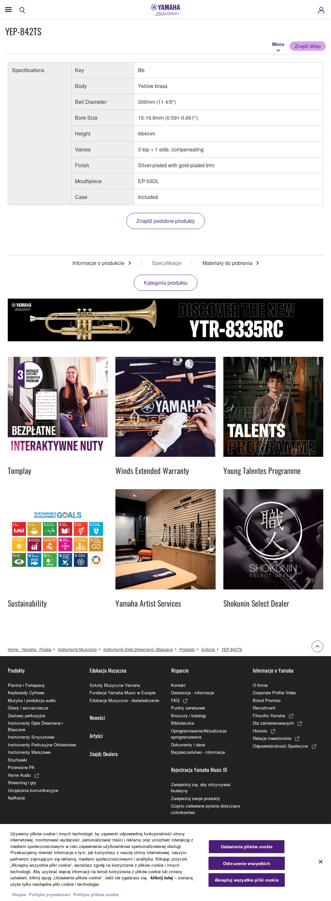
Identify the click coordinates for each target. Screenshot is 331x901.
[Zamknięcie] (321, 861)
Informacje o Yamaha (273, 670)
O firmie (260, 685)
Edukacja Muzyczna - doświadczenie (124, 700)
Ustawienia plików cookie (246, 846)
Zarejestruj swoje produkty (195, 798)
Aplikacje (16, 798)
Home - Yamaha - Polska (29, 649)
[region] (165, 862)
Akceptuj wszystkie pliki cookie (247, 880)
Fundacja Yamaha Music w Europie (122, 692)
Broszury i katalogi (188, 715)
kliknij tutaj (162, 877)
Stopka (19, 894)
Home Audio (19, 775)
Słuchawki (17, 760)
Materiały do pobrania (227, 263)
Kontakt (178, 685)
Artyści (96, 736)
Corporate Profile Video (274, 692)
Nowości (97, 717)
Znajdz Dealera (104, 754)
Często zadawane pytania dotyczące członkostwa (205, 809)
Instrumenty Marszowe (29, 752)
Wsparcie (180, 670)
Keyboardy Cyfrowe (26, 692)
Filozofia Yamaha (269, 715)
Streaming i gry (22, 782)
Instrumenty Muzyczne (77, 649)
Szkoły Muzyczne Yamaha (115, 685)
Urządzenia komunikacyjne (33, 790)
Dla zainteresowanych (273, 723)
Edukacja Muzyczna (108, 670)
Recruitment (264, 708)
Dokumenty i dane (188, 745)
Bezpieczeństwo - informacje (198, 752)
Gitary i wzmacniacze (28, 708)
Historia (260, 731)
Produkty (187, 649)
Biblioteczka (182, 723)
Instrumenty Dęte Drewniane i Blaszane (138, 649)
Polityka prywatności (49, 894)
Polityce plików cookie (96, 894)
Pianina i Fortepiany (26, 685)
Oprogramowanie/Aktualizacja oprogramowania (199, 734)
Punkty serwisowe (188, 708)
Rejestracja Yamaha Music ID (199, 770)
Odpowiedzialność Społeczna (280, 746)
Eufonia (208, 649)
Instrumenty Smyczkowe (31, 737)
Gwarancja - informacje (192, 692)
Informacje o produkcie (98, 263)
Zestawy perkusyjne (26, 715)
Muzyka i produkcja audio (32, 700)
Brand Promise (267, 700)
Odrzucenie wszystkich (246, 863)
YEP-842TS (231, 649)
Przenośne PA (21, 767)
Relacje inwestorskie (272, 738)
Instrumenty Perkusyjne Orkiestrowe (42, 745)
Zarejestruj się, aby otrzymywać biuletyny (201, 787)
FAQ (175, 700)
